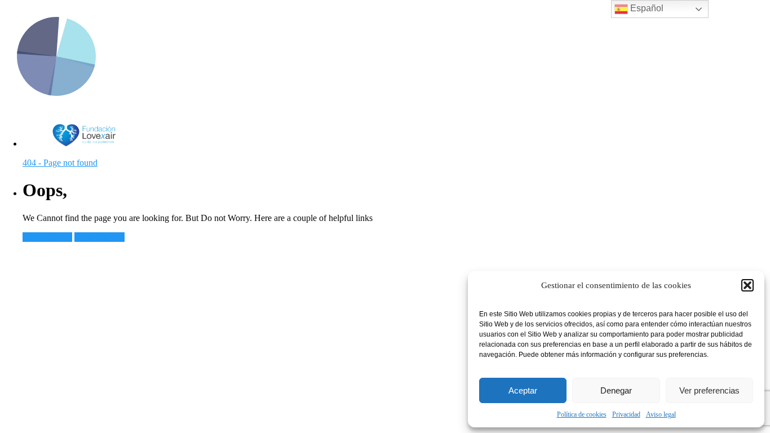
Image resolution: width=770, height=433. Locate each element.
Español (645, 8)
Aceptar (522, 390)
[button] (747, 285)
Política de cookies (582, 414)
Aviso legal (661, 414)
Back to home (47, 237)
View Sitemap (99, 237)
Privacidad (626, 414)
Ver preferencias (709, 390)
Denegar (616, 390)
